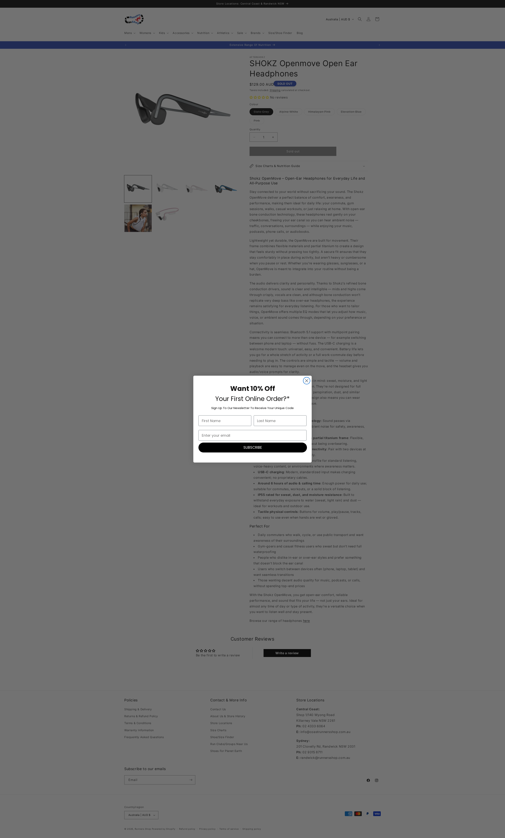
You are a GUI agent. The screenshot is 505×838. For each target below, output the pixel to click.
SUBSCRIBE (252, 447)
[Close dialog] (306, 380)
